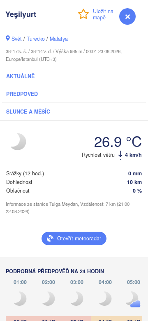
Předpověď (22, 94)
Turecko (36, 38)
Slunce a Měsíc (28, 111)
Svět (17, 38)
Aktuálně (20, 76)
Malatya (59, 38)
